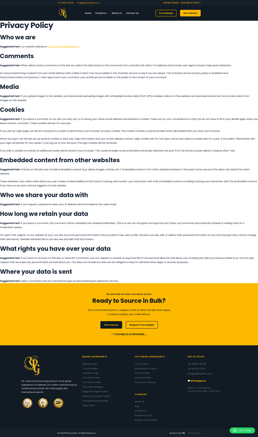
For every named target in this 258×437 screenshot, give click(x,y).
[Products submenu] (107, 13)
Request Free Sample (142, 324)
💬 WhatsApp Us (197, 380)
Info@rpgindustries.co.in (88, 2)
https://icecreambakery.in (63, 46)
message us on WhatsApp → (131, 333)
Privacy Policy (194, 433)
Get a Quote (190, 13)
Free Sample (166, 13)
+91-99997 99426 (65, 2)
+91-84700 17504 (196, 368)
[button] (242, 430)
